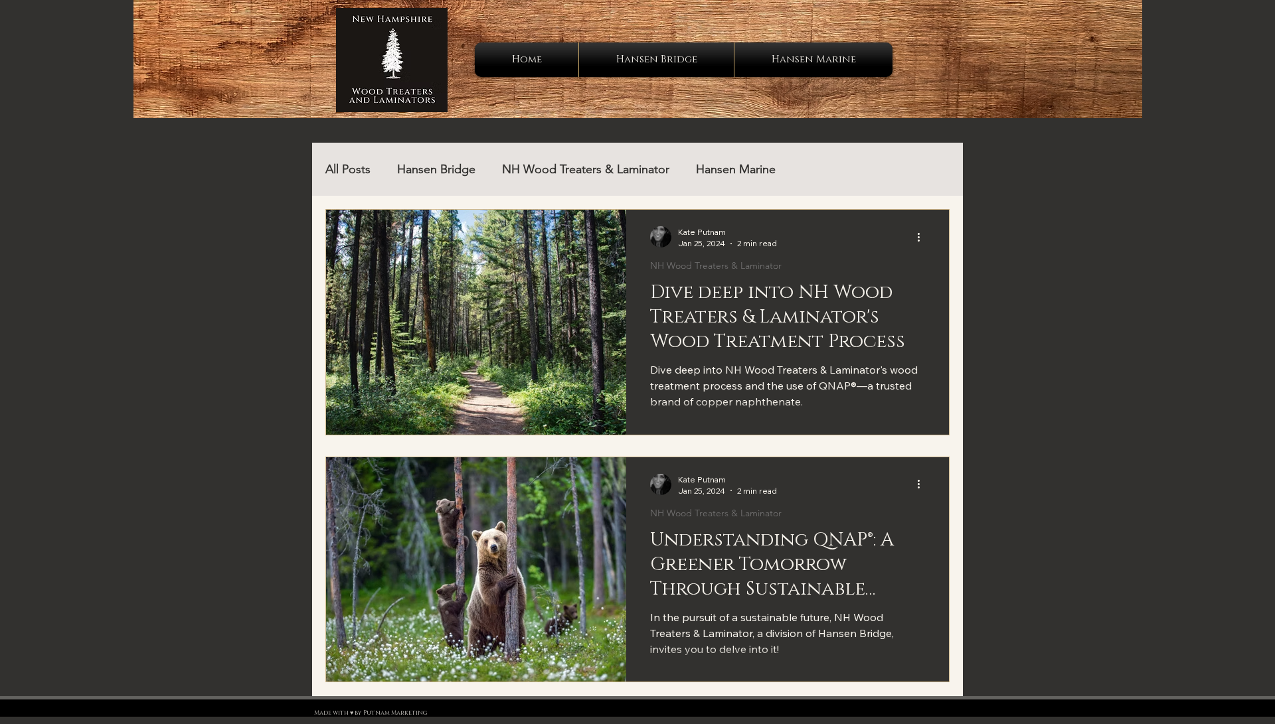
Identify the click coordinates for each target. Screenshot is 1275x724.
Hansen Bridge (436, 169)
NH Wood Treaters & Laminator (585, 169)
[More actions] (923, 237)
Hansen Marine (736, 169)
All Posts (348, 169)
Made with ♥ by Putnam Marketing (371, 713)
